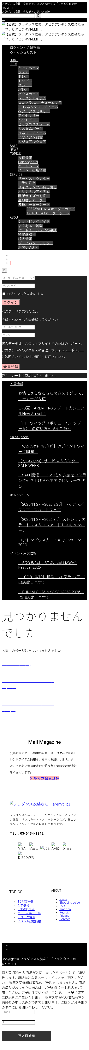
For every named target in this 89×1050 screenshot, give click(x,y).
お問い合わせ (28, 247)
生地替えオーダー (32, 200)
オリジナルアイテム (34, 191)
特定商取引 (27, 234)
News (63, 899)
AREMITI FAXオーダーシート (48, 213)
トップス (25, 81)
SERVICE (16, 175)
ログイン (10, 302)
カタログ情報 (26, 917)
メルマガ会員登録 (44, 778)
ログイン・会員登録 (25, 48)
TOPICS (15, 154)
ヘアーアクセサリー (34, 111)
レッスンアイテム (32, 98)
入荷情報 (25, 158)
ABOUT (15, 217)
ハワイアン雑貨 (30, 137)
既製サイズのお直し (34, 196)
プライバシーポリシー (35, 243)
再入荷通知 (26, 1035)
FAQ (62, 906)
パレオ (23, 89)
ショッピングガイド (34, 221)
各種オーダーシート (34, 204)
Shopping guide (69, 902)
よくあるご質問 (30, 226)
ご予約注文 (27, 183)
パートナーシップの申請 (37, 230)
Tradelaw (65, 909)
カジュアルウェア (32, 142)
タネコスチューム (32, 133)
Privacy (64, 915)
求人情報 (25, 239)
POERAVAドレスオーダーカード (50, 209)
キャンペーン (28, 68)
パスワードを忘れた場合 (20, 311)
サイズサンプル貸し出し (37, 187)
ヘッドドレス (28, 120)
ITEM (13, 64)
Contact (64, 919)
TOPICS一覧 (26, 901)
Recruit (64, 912)
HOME (14, 60)
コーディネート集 (29, 913)
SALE (14, 146)
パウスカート (28, 94)
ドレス (23, 76)
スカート (25, 85)
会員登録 (10, 367)
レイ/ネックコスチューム (38, 107)
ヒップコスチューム (34, 124)
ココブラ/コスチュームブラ (40, 102)
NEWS (14, 150)
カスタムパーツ (30, 129)
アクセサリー (28, 115)
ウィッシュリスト (23, 53)
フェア (23, 72)
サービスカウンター (34, 178)
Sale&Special (28, 162)
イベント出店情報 (32, 170)
